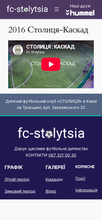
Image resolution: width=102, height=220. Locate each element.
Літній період (17, 179)
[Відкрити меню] (56, 9)
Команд (53, 179)
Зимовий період (20, 191)
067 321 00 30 (62, 155)
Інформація (86, 190)
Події (80, 178)
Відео (51, 191)
